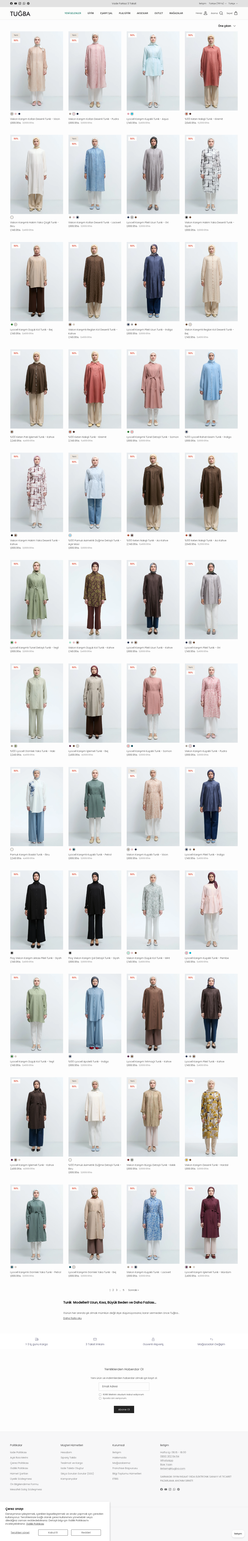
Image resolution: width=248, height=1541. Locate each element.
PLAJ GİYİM (124, 13)
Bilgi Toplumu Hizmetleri (127, 1473)
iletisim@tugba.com (172, 1468)
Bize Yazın (166, 1464)
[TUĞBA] (20, 13)
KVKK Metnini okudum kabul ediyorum (123, 1394)
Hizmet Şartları (19, 1473)
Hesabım (66, 1452)
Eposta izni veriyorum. (114, 1398)
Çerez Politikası (19, 1463)
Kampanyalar (69, 1478)
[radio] (11, 113)
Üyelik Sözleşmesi (21, 1478)
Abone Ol (124, 1409)
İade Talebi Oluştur (72, 1468)
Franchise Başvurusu (125, 1468)
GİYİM (91, 13)
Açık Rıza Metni (19, 1457)
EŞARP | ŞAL (106, 13)
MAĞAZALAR (176, 13)
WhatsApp (166, 1460)
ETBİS (115, 1478)
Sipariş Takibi (68, 1457)
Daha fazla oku (72, 1318)
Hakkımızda (119, 1457)
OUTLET (159, 13)
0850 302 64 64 (169, 1456)
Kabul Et (53, 1532)
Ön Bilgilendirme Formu (24, 1484)
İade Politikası (18, 1452)
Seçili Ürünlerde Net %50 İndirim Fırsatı (124, 4)
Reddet (86, 1532)
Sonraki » (133, 1290)
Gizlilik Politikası (35, 1523)
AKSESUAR (142, 13)
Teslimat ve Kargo (72, 1463)
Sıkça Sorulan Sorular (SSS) (77, 1473)
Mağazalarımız (121, 1463)
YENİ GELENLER (73, 13)
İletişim (202, 3)
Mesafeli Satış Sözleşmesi (26, 1489)
